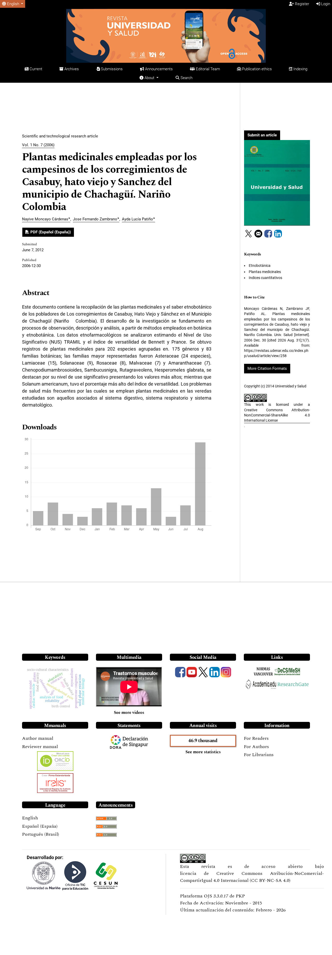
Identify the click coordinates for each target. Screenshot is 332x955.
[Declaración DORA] (115, 742)
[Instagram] (226, 672)
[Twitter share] (248, 234)
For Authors (256, 746)
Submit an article (262, 135)
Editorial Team (207, 69)
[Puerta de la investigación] (293, 683)
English (30, 817)
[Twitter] (203, 672)
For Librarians (259, 754)
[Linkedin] (214, 672)
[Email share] (258, 234)
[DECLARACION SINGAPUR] (135, 742)
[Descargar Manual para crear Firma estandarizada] (55, 783)
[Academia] (260, 684)
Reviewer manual (40, 746)
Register (301, 4)
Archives (71, 69)
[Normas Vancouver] (263, 672)
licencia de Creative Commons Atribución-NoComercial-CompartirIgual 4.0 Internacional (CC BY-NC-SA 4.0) (252, 877)
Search (185, 77)
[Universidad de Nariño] (43, 876)
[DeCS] (287, 671)
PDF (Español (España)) (50, 232)
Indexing (299, 69)
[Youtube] (191, 672)
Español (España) (40, 826)
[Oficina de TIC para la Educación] (75, 876)
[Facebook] (180, 672)
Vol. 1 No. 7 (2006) (38, 145)
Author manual (37, 738)
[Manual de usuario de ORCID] (55, 761)
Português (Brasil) (40, 834)
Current (35, 69)
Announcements (158, 69)
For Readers (256, 738)
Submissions (111, 69)
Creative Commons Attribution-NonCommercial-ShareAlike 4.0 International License (277, 415)
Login (325, 4)
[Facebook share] (268, 234)
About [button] (149, 77)
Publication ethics (256, 69)
